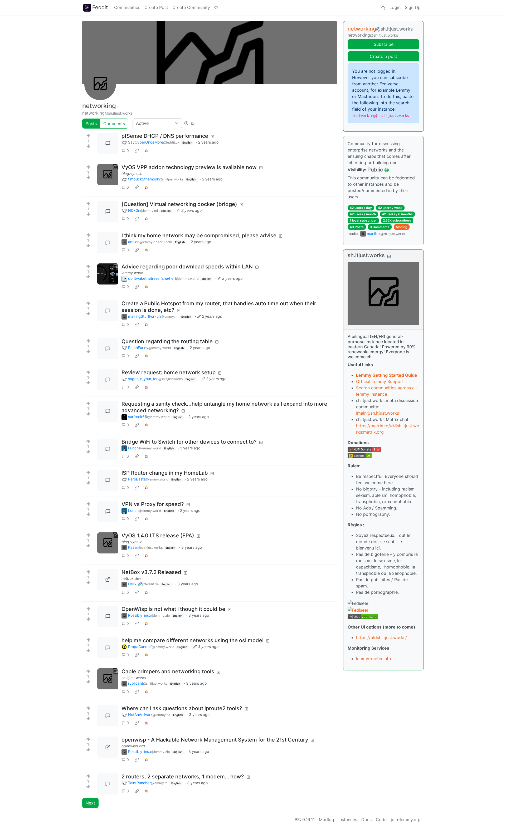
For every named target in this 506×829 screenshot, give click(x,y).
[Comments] (107, 143)
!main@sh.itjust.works (377, 413)
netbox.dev (131, 578)
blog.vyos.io (131, 173)
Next (90, 803)
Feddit (100, 7)
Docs (366, 819)
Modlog (401, 227)
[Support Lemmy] (216, 7)
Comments (114, 123)
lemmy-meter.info (373, 658)
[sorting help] (186, 123)
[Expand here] (107, 273)
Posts (91, 123)
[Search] (383, 7)
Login (395, 7)
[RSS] (192, 123)
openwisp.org (133, 746)
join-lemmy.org (406, 819)
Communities (127, 7)
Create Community (191, 7)
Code (381, 819)
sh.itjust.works (133, 677)
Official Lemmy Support (380, 381)
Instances (347, 819)
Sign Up (413, 7)
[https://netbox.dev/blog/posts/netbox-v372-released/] (107, 579)
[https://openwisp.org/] (107, 747)
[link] (136, 150)
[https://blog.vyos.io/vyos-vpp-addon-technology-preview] (107, 174)
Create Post (156, 7)
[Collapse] (389, 256)
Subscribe (383, 44)
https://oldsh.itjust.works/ (381, 637)
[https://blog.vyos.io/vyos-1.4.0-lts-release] (107, 542)
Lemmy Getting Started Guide (386, 375)
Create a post (383, 56)
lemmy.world (132, 273)
